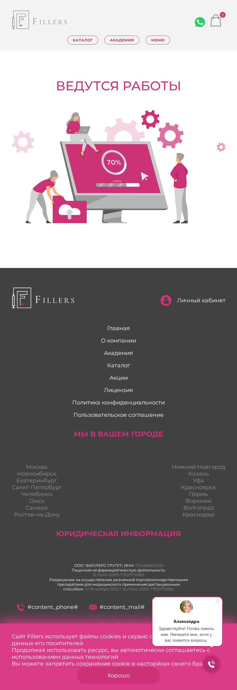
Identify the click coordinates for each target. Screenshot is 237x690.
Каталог (83, 40)
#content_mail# (122, 607)
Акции (119, 377)
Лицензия (118, 390)
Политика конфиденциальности (118, 402)
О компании (118, 340)
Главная (118, 328)
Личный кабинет (201, 300)
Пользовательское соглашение (118, 415)
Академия (122, 40)
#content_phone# (52, 607)
